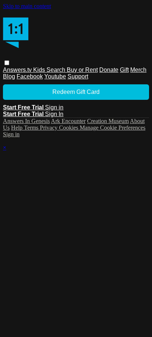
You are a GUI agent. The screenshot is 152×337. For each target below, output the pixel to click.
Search (56, 70)
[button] (6, 62)
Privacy (49, 127)
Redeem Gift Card (76, 92)
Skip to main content (27, 6)
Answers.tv (18, 70)
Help (17, 127)
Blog (9, 76)
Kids (39, 70)
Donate (108, 70)
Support (78, 76)
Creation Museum (108, 121)
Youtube (55, 76)
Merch (138, 70)
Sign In (54, 114)
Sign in (54, 107)
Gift (124, 70)
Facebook (30, 76)
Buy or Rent (82, 70)
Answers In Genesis (26, 121)
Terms (32, 127)
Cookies (69, 127)
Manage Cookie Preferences (112, 127)
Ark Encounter (68, 121)
